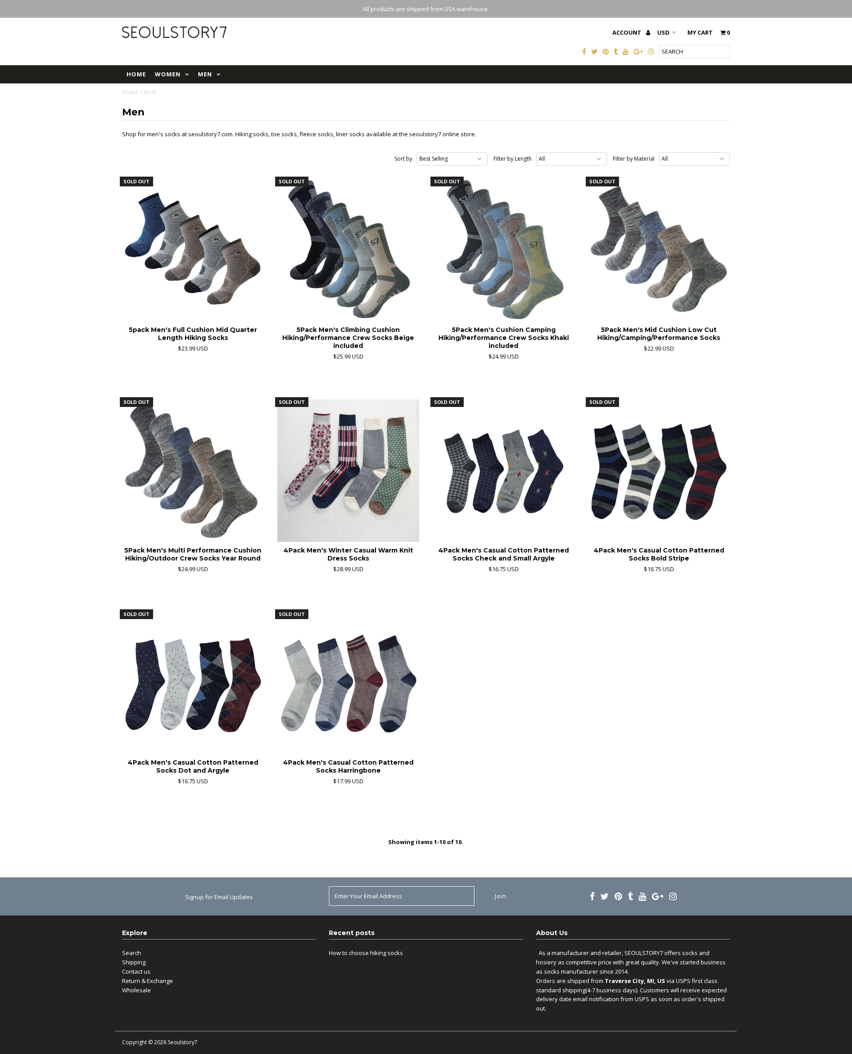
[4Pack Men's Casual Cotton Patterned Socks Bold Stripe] (659, 470)
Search (131, 953)
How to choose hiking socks (366, 953)
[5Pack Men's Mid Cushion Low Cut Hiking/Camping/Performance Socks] (659, 250)
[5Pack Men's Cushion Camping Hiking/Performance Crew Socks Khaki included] (504, 250)
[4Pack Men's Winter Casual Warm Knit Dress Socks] (348, 470)
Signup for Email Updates (219, 897)
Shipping (134, 962)
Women (168, 74)
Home (136, 74)
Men (205, 74)
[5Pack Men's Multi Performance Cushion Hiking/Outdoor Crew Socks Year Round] (193, 470)
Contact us (136, 971)
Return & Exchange (147, 981)
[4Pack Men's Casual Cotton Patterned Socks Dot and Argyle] (193, 683)
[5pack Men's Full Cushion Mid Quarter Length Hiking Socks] (193, 250)
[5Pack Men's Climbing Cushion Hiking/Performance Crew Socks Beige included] (348, 250)
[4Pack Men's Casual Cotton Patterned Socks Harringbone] (348, 683)
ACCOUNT (627, 32)
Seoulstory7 (182, 1042)
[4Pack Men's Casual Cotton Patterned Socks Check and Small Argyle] (504, 470)
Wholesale (136, 990)
